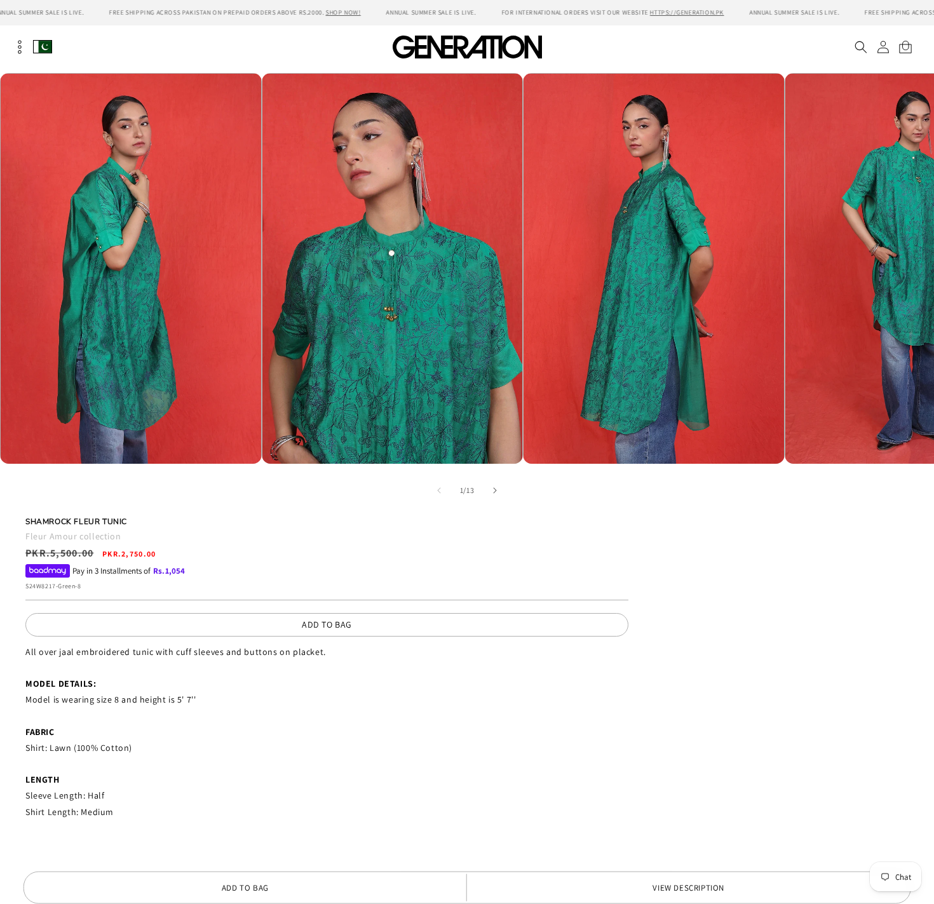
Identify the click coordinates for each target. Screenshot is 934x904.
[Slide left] (439, 490)
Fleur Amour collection (73, 536)
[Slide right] (495, 490)
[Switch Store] (42, 46)
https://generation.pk (687, 12)
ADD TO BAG (327, 624)
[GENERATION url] (467, 46)
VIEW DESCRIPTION (688, 887)
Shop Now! (342, 12)
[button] (860, 47)
